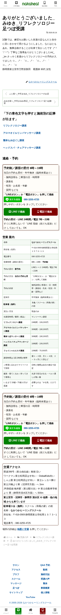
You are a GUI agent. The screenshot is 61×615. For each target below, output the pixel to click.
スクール (16, 579)
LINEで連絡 (18, 211)
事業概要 (45, 588)
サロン (16, 565)
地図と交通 (23, 529)
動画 (45, 569)
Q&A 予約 (45, 565)
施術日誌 (45, 574)
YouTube (30, 597)
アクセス (16, 569)
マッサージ (15, 583)
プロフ (16, 574)
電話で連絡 (45, 211)
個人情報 (45, 592)
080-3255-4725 (31, 199)
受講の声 (45, 579)
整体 (45, 583)
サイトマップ (16, 592)
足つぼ (16, 588)
